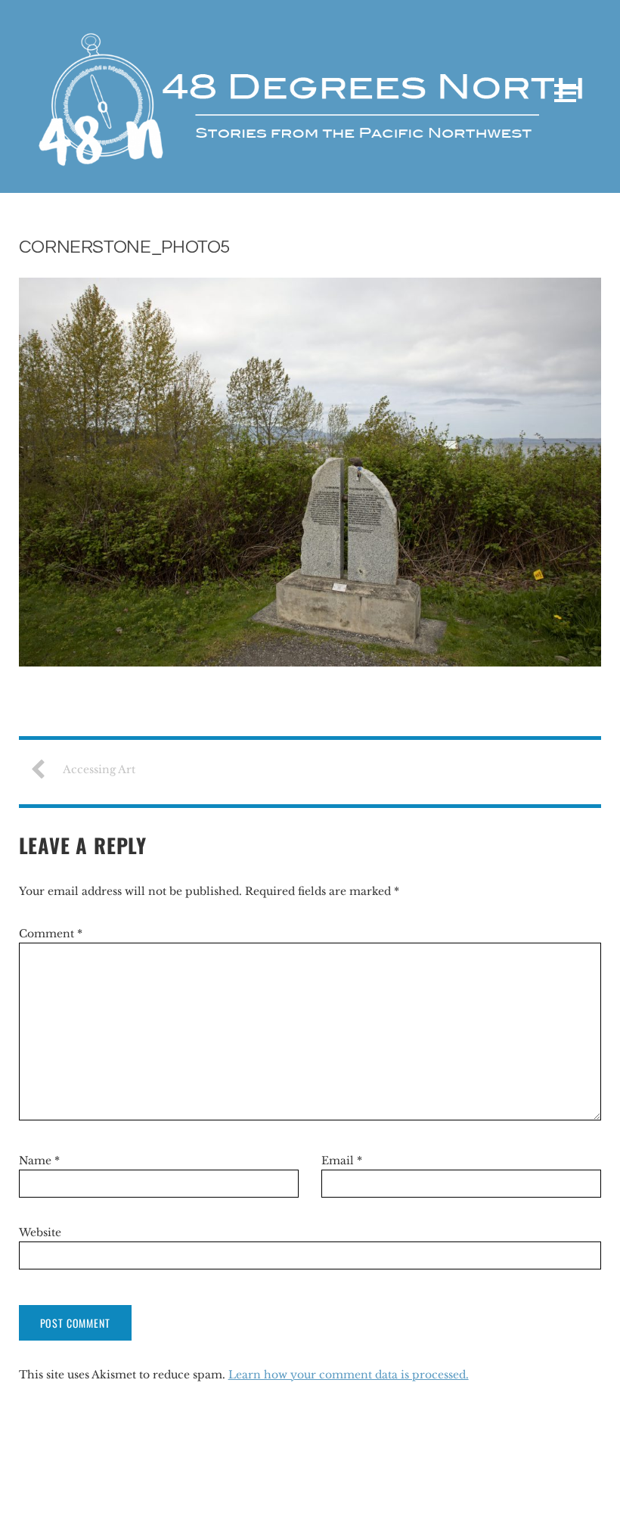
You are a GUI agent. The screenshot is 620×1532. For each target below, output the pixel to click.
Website (40, 1232)
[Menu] (565, 93)
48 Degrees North (70, 1509)
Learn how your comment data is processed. (348, 1374)
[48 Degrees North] (310, 160)
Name (39, 1160)
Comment (50, 933)
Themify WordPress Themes (534, 1509)
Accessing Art (99, 769)
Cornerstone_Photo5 (125, 247)
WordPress (433, 1509)
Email (341, 1160)
